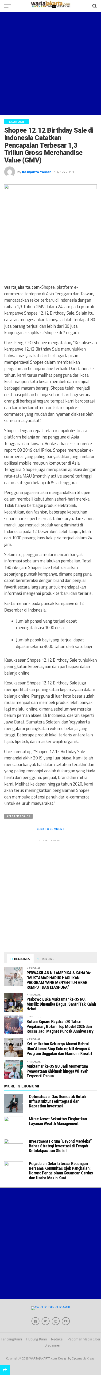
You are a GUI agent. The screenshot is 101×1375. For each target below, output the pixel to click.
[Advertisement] (50, 63)
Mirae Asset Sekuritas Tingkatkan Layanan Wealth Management (58, 1121)
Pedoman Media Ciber (84, 1339)
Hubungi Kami (36, 1339)
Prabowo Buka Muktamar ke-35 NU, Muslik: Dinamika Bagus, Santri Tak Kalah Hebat (61, 1004)
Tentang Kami (11, 1339)
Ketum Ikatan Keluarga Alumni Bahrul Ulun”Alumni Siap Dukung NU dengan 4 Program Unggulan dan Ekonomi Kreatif (59, 1048)
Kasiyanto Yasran (36, 172)
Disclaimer (52, 1345)
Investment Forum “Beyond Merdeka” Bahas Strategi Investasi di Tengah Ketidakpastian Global (60, 1146)
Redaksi (57, 1339)
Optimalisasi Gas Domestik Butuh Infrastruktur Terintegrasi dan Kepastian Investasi (57, 1101)
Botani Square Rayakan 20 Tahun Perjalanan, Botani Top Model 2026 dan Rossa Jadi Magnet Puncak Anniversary (60, 1026)
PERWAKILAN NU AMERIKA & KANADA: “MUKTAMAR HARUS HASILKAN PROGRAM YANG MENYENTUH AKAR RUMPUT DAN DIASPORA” (59, 980)
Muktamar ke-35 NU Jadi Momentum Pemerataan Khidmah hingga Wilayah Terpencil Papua (57, 1071)
